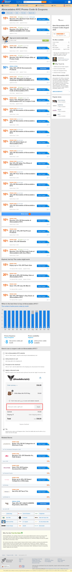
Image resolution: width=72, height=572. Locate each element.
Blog (50, 2)
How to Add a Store (49, 560)
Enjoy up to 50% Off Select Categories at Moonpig (21, 480)
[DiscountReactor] (6, 1)
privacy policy (64, 570)
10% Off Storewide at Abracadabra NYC (22, 111)
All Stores (60, 559)
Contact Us (47, 559)
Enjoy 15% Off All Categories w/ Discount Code (23, 444)
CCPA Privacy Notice (36, 561)
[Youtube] (20, 566)
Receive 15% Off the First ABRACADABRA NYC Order (20, 30)
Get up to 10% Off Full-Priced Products (20, 231)
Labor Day (68, 5)
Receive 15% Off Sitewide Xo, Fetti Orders (22, 456)
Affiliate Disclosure (64, 568)
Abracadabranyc (57, 91)
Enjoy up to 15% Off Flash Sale (21, 265)
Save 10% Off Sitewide (18, 241)
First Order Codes (24, 5)
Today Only (60, 561)
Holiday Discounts (36, 560)
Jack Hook (20, 108)
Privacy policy (57, 568)
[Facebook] (23, 566)
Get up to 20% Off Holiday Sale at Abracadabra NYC (22, 276)
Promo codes (10, 12)
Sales (54, 5)
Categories (6, 5)
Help (20, 561)
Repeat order (32, 12)
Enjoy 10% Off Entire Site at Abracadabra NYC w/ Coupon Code (22, 100)
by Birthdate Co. (6, 497)
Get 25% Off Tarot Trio (20, 491)
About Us (21, 559)
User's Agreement (49, 568)
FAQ (20, 560)
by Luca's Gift (6, 509)
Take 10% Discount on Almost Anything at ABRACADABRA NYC (22, 79)
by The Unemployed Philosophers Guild (12, 449)
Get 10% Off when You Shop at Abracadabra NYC (21, 164)
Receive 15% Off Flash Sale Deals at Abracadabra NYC (23, 19)
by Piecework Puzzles (8, 473)
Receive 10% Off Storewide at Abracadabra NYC (20, 221)
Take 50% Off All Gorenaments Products (21, 68)
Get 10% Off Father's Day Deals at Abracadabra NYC (22, 296)
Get (45, 40)
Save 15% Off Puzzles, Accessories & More (20, 468)
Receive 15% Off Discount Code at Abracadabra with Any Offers (22, 252)
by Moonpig (5, 485)
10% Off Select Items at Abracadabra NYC (18, 142)
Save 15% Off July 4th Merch (20, 286)
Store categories (61, 560)
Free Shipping (41, 5)
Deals (17, 12)
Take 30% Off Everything (18, 47)
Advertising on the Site (37, 559)
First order (23, 12)
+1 (49, 22)
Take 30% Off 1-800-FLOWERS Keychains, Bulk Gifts (23, 504)
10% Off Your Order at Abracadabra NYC (22, 174)
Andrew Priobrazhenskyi (63, 59)
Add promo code (35, 562)
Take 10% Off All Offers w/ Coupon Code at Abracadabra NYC (22, 90)
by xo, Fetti (5, 461)
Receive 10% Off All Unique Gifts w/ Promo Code (22, 58)
